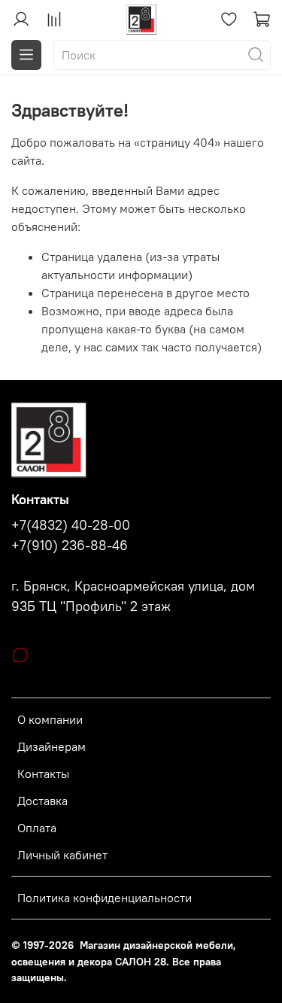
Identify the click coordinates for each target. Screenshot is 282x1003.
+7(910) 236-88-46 (69, 545)
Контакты (43, 773)
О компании (50, 719)
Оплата (36, 827)
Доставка (42, 800)
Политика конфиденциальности (104, 897)
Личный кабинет (62, 854)
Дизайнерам (51, 746)
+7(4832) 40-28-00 (70, 525)
